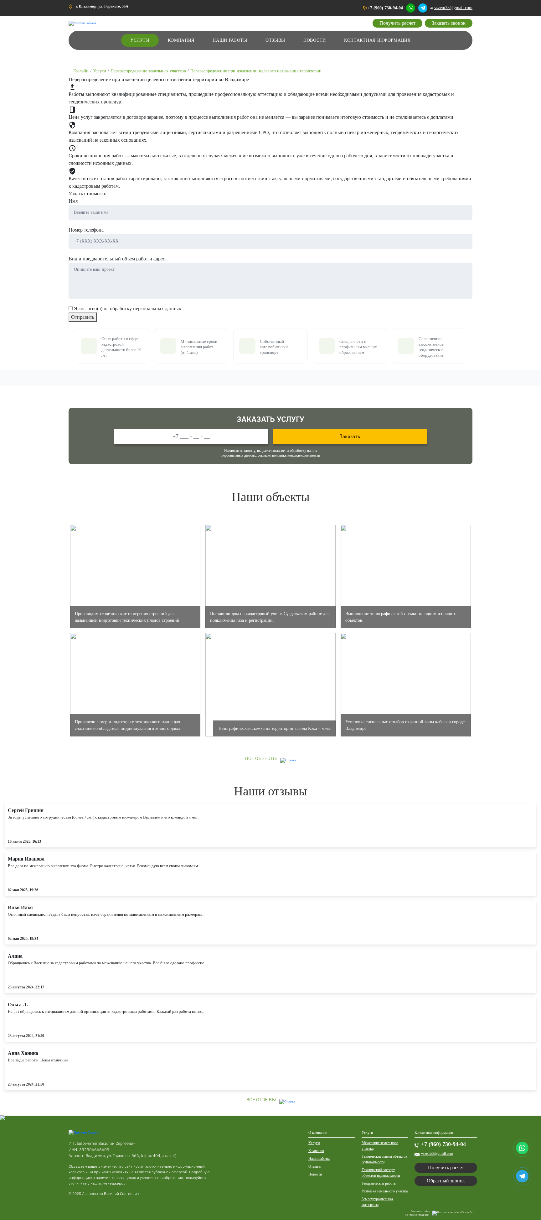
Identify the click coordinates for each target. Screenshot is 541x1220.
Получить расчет (397, 23)
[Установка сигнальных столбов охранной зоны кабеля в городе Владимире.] (406, 684)
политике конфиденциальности (296, 455)
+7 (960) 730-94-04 (385, 8)
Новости (314, 40)
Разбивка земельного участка (385, 1191)
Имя (73, 201)
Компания (181, 40)
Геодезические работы (379, 1183)
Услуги (139, 40)
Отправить (82, 317)
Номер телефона (86, 230)
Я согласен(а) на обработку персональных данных (127, 308)
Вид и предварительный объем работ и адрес (117, 258)
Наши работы (230, 40)
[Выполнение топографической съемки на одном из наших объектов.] (406, 576)
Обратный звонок (446, 1180)
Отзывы (275, 40)
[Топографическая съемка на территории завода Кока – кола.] (270, 684)
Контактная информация (377, 40)
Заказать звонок (449, 23)
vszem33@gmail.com (453, 7)
